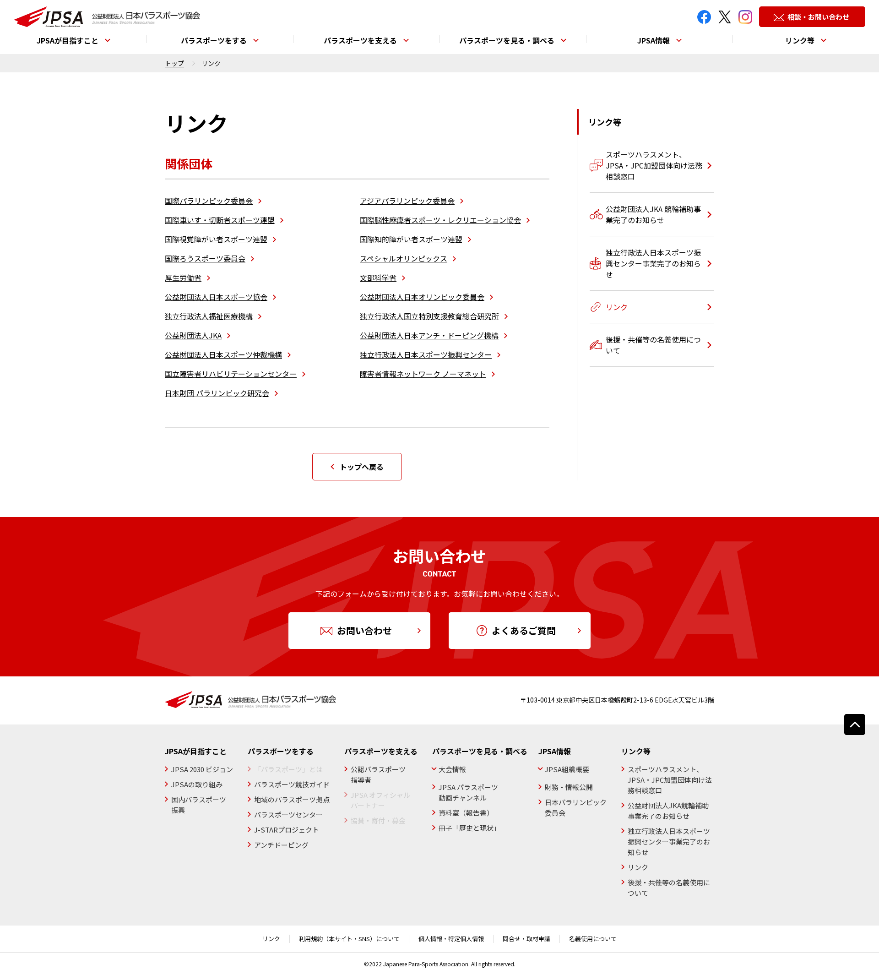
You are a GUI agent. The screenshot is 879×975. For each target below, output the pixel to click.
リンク (638, 867)
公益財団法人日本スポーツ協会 (216, 296)
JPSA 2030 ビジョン (202, 769)
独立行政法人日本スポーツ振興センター (426, 354)
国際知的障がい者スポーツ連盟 (411, 239)
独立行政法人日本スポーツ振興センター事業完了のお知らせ (669, 841)
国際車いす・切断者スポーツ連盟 (220, 219)
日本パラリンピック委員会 (576, 807)
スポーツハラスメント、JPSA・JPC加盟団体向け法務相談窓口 (670, 779)
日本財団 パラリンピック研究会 (217, 392)
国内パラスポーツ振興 (198, 805)
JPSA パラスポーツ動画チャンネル (468, 792)
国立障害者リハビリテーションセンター (231, 373)
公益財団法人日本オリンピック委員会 (422, 296)
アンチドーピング (281, 845)
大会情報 (452, 769)
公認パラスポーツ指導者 (378, 774)
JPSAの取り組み (196, 784)
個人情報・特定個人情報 (451, 939)
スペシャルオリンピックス (403, 258)
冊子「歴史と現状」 (469, 828)
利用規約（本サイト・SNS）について (349, 939)
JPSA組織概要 (567, 769)
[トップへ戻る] (854, 724)
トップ (174, 63)
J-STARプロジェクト (286, 829)
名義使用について (593, 939)
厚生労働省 (183, 277)
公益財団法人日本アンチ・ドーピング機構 (429, 335)
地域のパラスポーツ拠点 (292, 799)
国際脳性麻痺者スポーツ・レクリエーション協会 (440, 219)
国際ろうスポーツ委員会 (205, 258)
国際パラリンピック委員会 (209, 200)
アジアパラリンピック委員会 (407, 200)
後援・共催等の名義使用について (669, 887)
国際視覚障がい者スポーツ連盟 (216, 239)
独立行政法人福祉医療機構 (209, 315)
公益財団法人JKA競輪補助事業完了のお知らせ (668, 811)
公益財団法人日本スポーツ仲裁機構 (223, 354)
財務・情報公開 (569, 787)
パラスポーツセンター (288, 814)
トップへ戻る (362, 466)
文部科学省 (378, 277)
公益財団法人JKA (193, 335)
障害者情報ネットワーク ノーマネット (423, 373)
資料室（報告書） (466, 812)
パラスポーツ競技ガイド (292, 784)
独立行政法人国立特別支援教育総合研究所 (429, 315)
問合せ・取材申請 (526, 939)
